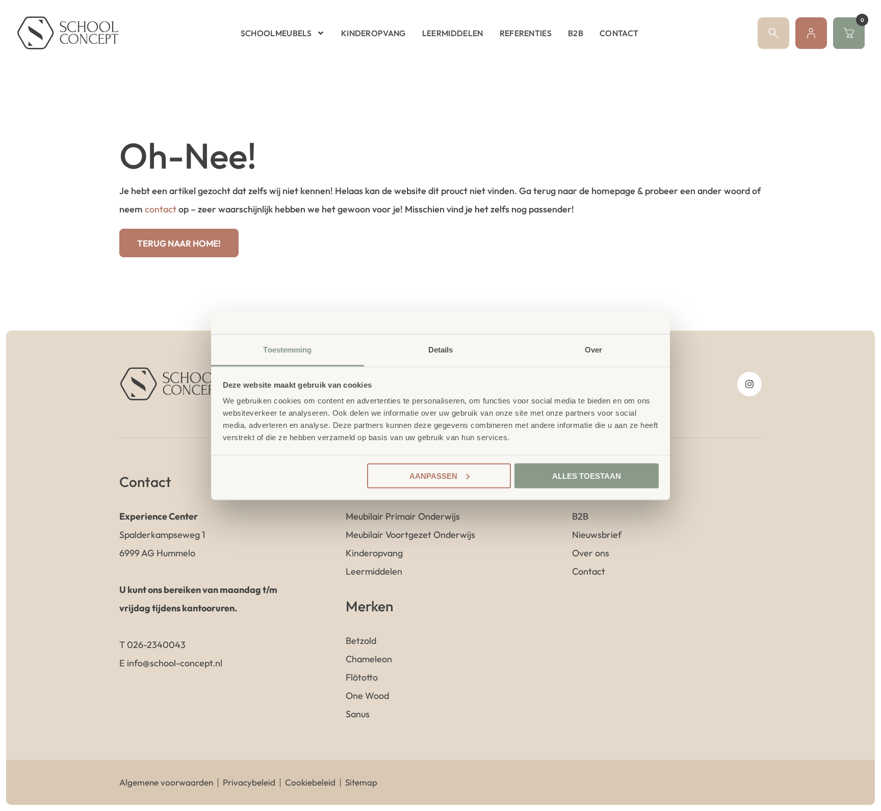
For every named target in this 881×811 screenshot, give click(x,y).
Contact (619, 33)
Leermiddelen (452, 33)
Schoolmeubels (276, 33)
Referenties (526, 33)
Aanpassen (433, 475)
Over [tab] (593, 349)
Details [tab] (440, 349)
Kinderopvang (373, 33)
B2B (575, 33)
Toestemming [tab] (287, 349)
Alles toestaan (586, 475)
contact (160, 209)
